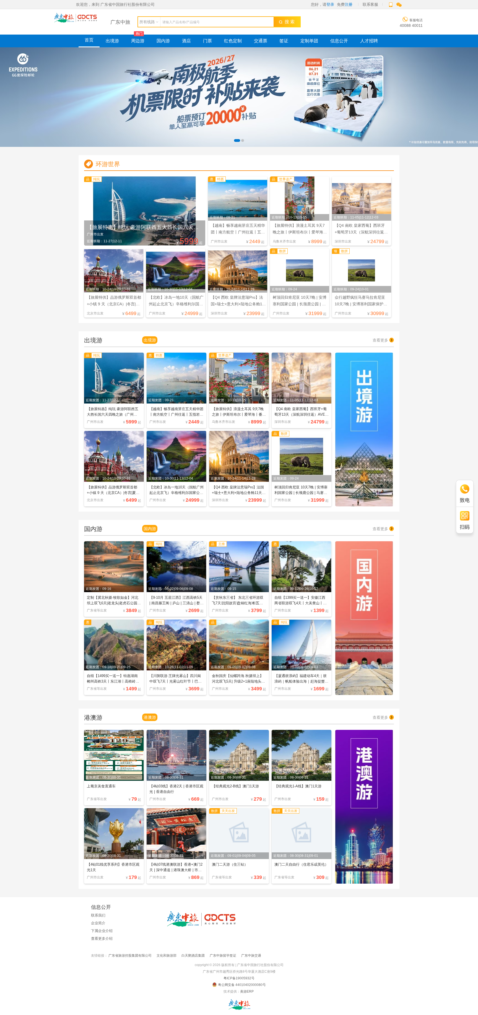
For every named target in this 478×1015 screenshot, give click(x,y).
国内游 (163, 40)
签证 (283, 40)
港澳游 (150, 717)
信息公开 (339, 40)
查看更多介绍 (102, 938)
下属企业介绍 (102, 931)
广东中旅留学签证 (223, 955)
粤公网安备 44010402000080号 (242, 985)
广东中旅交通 (251, 955)
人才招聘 (369, 40)
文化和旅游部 (166, 955)
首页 (89, 40)
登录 (330, 4)
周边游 (137, 40)
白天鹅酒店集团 (193, 955)
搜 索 (288, 21)
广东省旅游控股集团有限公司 (130, 955)
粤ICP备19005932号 (239, 978)
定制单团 (309, 40)
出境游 (112, 40)
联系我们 (98, 915)
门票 (207, 40)
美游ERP (247, 991)
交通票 (260, 40)
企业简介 (98, 923)
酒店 (186, 40)
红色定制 (233, 40)
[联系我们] (239, 1004)
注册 (348, 4)
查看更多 (381, 340)
